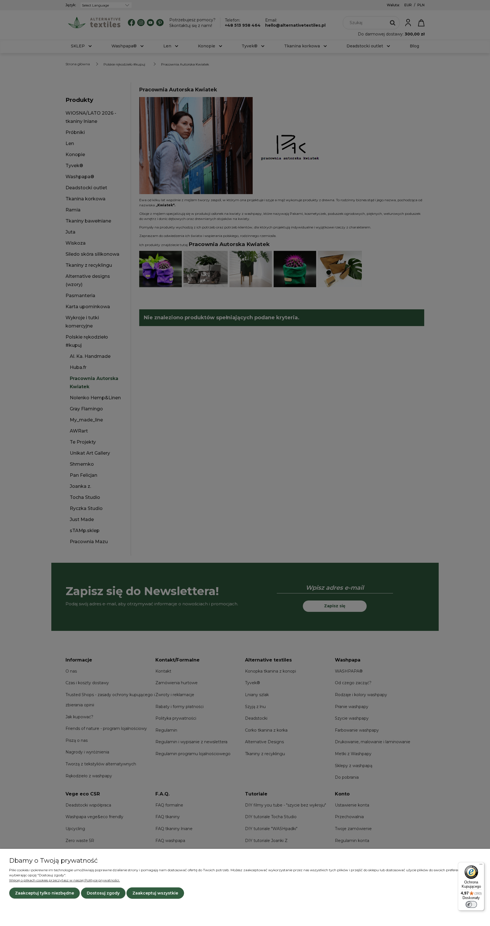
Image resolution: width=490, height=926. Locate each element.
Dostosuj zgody (103, 893)
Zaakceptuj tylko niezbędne (44, 893)
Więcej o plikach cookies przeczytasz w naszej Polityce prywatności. (64, 880)
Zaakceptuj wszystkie (155, 893)
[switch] (471, 904)
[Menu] (481, 865)
